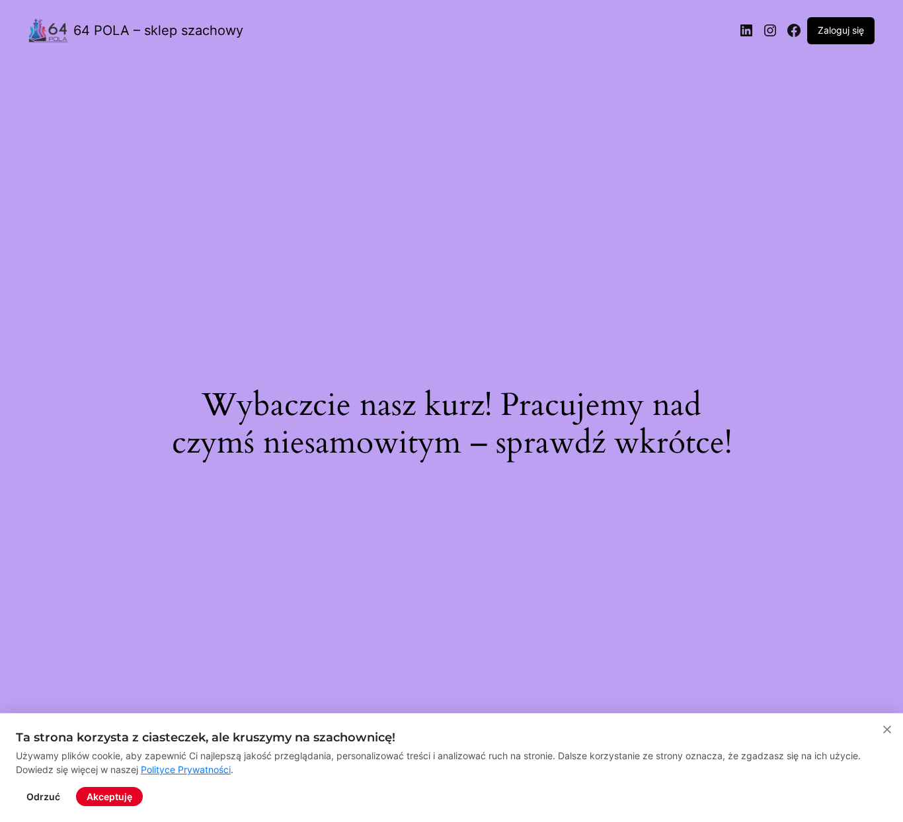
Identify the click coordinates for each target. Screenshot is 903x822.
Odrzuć (43, 796)
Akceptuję (109, 796)
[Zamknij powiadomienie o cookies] (887, 729)
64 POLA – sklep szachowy (158, 30)
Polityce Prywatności (186, 769)
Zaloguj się (841, 30)
